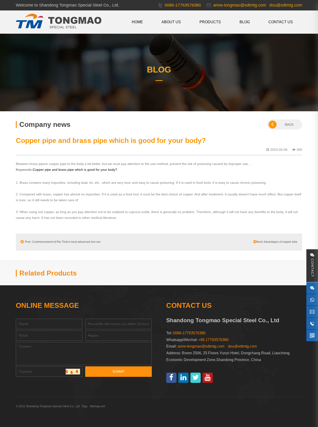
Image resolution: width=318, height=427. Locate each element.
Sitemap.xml (97, 406)
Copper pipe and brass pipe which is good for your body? (75, 169)
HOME (137, 22)
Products (210, 22)
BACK (289, 124)
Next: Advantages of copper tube (277, 241)
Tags (84, 406)
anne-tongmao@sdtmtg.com (201, 346)
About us (171, 22)
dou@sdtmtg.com (242, 346)
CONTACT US (280, 22)
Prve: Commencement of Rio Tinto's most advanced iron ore (63, 241)
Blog (245, 22)
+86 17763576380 (213, 340)
